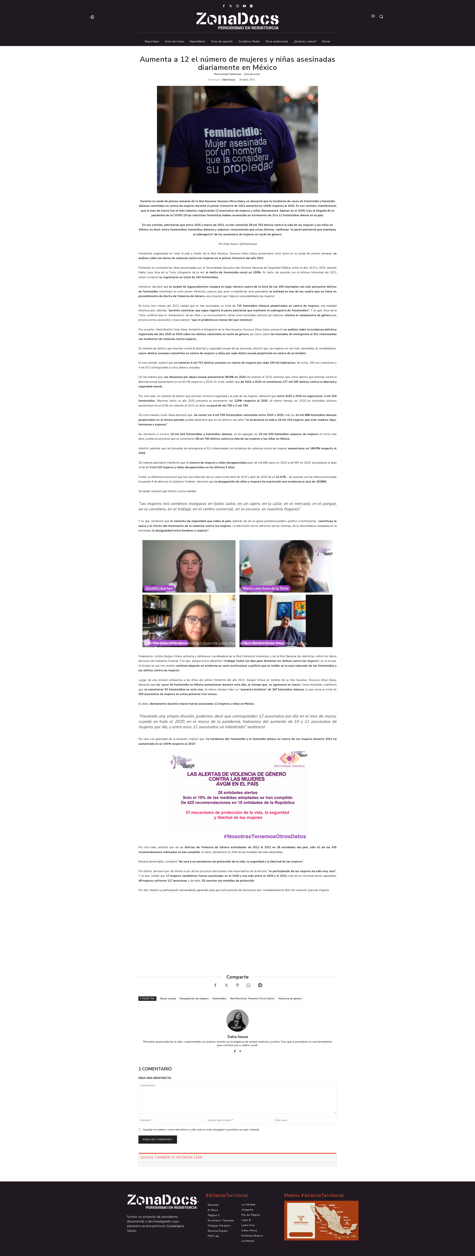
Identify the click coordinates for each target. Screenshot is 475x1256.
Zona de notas (252, 74)
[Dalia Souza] (237, 1020)
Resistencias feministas (227, 74)
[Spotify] (251, 6)
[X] (226, 985)
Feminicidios (219, 998)
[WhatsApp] (248, 985)
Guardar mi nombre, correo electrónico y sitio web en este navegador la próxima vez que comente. (201, 1129)
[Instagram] (237, 6)
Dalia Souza (228, 80)
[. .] (159, 1201)
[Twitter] (230, 6)
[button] (381, 16)
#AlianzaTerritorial (227, 1195)
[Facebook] (223, 6)
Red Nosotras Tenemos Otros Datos (252, 998)
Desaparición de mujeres (194, 998)
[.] (92, 17)
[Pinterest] (237, 985)
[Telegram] (259, 985)
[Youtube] (244, 6)
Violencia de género (290, 998)
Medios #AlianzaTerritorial (314, 1195)
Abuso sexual (168, 998)
